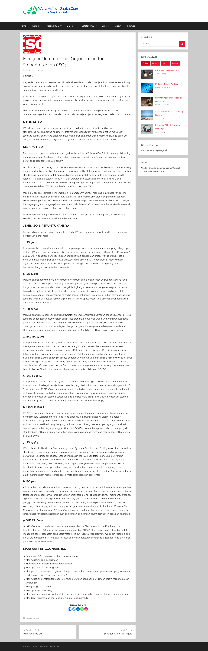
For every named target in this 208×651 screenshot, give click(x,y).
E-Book (70, 26)
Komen (175, 63)
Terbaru (146, 63)
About (118, 26)
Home (23, 26)
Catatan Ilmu (88, 26)
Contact (105, 26)
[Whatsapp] (82, 609)
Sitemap (131, 26)
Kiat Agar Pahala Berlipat (166, 84)
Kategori (165, 63)
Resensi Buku (52, 26)
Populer (155, 63)
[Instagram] (86, 609)
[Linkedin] (78, 609)
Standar (35, 618)
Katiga (35, 26)
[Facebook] (70, 609)
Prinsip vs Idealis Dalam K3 (167, 70)
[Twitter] (74, 609)
